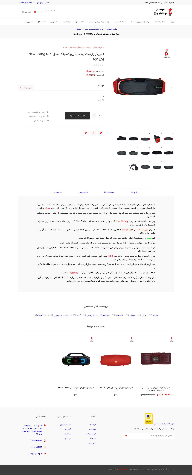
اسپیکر (155, 315)
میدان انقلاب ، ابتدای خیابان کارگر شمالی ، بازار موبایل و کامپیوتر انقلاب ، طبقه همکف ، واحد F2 (31, 430)
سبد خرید (67, 438)
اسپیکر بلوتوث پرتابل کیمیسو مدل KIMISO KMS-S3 (76, 389)
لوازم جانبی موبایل (61, 315)
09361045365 (36, 447)
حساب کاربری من (43, 2)
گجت (78, 315)
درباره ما (93, 438)
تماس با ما (92, 443)
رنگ (102, 96)
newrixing (41, 315)
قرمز (99, 100)
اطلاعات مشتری (65, 424)
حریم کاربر (92, 429)
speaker (119, 315)
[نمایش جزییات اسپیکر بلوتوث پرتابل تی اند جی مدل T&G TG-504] (116, 360)
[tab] (134, 192)
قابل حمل (90, 315)
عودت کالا (93, 424)
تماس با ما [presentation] (58, 192)
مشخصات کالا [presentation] (109, 192)
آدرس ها (68, 429)
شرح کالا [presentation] (134, 192)
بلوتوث (132, 315)
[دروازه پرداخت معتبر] (149, 424)
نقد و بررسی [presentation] (83, 192)
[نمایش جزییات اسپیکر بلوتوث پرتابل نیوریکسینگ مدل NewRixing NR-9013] (156, 360)
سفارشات (68, 434)
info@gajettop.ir (35, 453)
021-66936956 (36, 440)
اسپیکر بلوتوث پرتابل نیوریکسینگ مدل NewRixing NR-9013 (156, 389)
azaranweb (123, 469)
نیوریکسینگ (90, 71)
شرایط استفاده (91, 434)
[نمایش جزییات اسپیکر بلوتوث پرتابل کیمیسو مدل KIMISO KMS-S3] (76, 360)
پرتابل (144, 315)
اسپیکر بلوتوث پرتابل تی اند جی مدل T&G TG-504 (116, 389)
